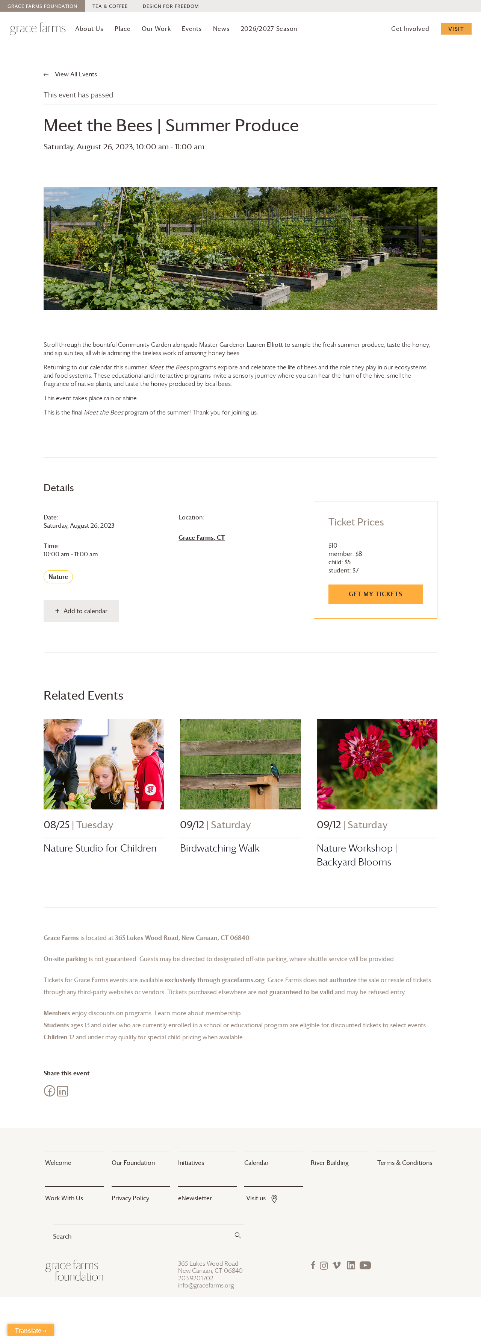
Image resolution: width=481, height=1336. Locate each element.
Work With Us (64, 1198)
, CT (201, 537)
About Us (89, 28)
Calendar (256, 1162)
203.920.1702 (195, 1278)
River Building (330, 1162)
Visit (456, 28)
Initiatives (191, 1162)
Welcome (58, 1162)
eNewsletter (195, 1198)
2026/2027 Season (269, 28)
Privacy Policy (130, 1198)
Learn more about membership (197, 1013)
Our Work (156, 28)
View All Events (75, 74)
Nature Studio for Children (100, 848)
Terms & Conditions (404, 1162)
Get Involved (410, 28)
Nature (58, 576)
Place (123, 28)
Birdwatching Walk (220, 848)
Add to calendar (85, 611)
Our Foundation (133, 1162)
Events (191, 28)
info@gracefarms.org (206, 1285)
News (221, 28)
